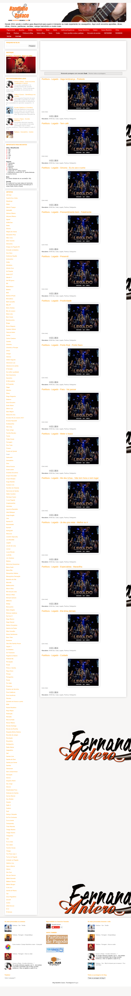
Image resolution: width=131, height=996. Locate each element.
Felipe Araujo (10, 439)
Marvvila (8, 582)
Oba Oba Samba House (13, 643)
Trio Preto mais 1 (11, 854)
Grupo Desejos (10, 478)
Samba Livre (10, 756)
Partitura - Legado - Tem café (55, 123)
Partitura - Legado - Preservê (55, 256)
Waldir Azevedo (11, 878)
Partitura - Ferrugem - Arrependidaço (22, 935)
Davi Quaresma (11, 375)
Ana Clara (9, 253)
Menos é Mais (10, 594)
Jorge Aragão (10, 515)
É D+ (7, 909)
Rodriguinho (73, 118)
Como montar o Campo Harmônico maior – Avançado (27, 944)
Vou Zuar (9, 872)
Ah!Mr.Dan (52, 118)
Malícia (8, 561)
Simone (8, 787)
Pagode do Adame (11, 655)
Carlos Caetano (11, 338)
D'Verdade (9, 369)
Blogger (76, 982)
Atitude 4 (9, 277)
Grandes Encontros (12, 472)
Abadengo (9, 201)
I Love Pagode (10, 500)
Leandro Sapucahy (12, 536)
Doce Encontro (10, 402)
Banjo (47, 30)
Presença (9, 686)
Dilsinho (8, 390)
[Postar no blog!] (52, 116)
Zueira (8, 903)
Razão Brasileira (11, 707)
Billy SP (8, 305)
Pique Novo (9, 671)
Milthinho (9, 600)
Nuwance (9, 640)
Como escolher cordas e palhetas (74, 33)
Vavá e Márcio (10, 866)
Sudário (8, 808)
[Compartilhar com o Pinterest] (57, 116)
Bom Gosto (9, 317)
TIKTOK (9, 36)
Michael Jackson (11, 598)
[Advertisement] (83, 55)
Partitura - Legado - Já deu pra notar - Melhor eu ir (65, 522)
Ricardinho (9, 741)
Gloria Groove (10, 466)
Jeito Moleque (10, 512)
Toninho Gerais (10, 848)
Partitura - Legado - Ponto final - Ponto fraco (62, 345)
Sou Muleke (9, 799)
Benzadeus (9, 298)
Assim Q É (9, 274)
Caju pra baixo (10, 332)
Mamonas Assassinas (12, 564)
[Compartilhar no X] (54, 116)
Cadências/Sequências (67, 30)
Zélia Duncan (10, 906)
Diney (8, 393)
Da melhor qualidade (12, 372)
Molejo (8, 604)
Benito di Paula (10, 295)
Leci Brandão (10, 539)
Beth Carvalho (10, 302)
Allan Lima (9, 238)
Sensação (9, 774)
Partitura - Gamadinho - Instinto (23, 132)
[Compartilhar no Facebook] (55, 116)
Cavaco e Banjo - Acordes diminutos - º (23, 963)
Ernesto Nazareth (11, 420)
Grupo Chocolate (11, 475)
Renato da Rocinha (12, 729)
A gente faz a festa (12, 198)
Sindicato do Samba (12, 793)
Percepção (9, 661)
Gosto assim (10, 469)
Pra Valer (9, 683)
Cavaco (95, 30)
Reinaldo (9, 716)
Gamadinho (9, 460)
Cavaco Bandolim (106, 30)
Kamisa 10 (9, 521)
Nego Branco (10, 619)
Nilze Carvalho (10, 631)
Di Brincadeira (10, 381)
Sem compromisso (12, 771)
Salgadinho (9, 750)
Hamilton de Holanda (12, 488)
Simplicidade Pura (11, 790)
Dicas (8, 33)
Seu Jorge (9, 784)
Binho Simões (10, 308)
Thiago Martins (10, 829)
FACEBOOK (118, 33)
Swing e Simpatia (11, 814)
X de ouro (9, 887)
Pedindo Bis (9, 658)
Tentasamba (10, 823)
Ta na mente (10, 820)
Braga (8, 323)
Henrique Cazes (11, 497)
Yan (7, 893)
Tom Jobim (9, 845)
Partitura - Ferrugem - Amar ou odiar (19, 56)
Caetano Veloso (11, 329)
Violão (58, 33)
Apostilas (21, 30)
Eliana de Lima (10, 414)
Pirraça (8, 674)
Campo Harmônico (83, 30)
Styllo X (8, 805)
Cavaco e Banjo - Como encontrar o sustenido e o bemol (24, 82)
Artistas (30, 30)
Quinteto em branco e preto (14, 701)
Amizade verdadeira (12, 250)
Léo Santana (10, 558)
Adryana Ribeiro (11, 216)
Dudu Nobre (10, 405)
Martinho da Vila (11, 579)
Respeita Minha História (13, 732)
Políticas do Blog (28, 33)
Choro (8, 350)
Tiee (7, 839)
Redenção (9, 713)
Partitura (16, 33)
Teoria (50, 33)
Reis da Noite (10, 719)
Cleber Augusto (11, 359)
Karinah (8, 527)
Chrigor (8, 353)
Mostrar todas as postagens (97, 73)
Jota (7, 518)
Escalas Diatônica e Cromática (23, 107)
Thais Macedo (10, 826)
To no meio (9, 841)
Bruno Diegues (10, 326)
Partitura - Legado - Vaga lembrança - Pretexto (63, 79)
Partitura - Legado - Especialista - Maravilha (62, 566)
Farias (8, 436)
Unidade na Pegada (12, 860)
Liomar (8, 549)
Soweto (8, 802)
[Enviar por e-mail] (50, 116)
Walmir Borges (10, 884)
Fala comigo (10, 430)
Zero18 (8, 899)
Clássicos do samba (12, 366)
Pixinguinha (9, 677)
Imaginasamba (10, 503)
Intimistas (9, 506)
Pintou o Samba (11, 668)
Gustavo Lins (10, 485)
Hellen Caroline (11, 494)
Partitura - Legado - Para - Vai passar (59, 389)
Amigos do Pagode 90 (13, 247)
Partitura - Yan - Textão (18, 925)
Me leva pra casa (11, 591)
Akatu (8, 225)
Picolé (8, 665)
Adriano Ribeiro (11, 213)
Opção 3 (8, 646)
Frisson (8, 448)
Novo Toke (9, 637)
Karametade (10, 524)
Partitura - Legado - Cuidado (55, 655)
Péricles (8, 698)
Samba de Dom (11, 759)
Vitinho (8, 869)
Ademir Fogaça (11, 207)
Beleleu (8, 289)
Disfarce (8, 399)
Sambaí (8, 765)
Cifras (117, 30)
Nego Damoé (10, 622)
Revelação (9, 738)
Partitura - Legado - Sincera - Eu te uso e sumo (63, 168)
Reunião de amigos (12, 735)
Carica (8, 335)
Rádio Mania (10, 747)
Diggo (8, 387)
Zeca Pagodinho (11, 896)
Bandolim (39, 30)
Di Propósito (10, 384)
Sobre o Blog (41, 33)
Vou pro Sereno (11, 875)
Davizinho (9, 378)
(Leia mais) (45, 112)
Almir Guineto (10, 240)
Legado (61, 118)
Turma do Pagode (11, 857)
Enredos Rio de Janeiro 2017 (15, 418)
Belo (7, 292)
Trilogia (8, 851)
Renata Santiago (11, 726)
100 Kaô (8, 195)
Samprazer (9, 768)
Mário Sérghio (10, 610)
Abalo (8, 204)
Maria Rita (9, 570)
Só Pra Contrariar (11, 817)
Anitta (8, 262)
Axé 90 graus (10, 280)
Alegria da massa (11, 231)
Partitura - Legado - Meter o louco (57, 434)
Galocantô (9, 457)
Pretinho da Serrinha (12, 689)
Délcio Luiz (9, 408)
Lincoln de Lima (11, 546)
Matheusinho (10, 585)
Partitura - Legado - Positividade (56, 301)
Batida (55, 30)
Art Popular (9, 271)
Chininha (9, 344)
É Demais (9, 912)
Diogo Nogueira (11, 396)
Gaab (57, 118)
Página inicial (11, 30)
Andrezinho (9, 259)
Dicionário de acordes (93, 33)
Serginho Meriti (10, 780)
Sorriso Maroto (10, 796)
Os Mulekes (9, 649)
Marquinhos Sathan (12, 573)
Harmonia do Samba (12, 491)
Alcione (8, 228)
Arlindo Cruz (10, 268)
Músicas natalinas (11, 613)
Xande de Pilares (11, 890)
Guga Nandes (10, 482)
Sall (7, 753)
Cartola (8, 341)
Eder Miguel (10, 411)
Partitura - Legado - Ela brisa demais (59, 611)
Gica (7, 463)
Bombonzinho (10, 320)
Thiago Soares (10, 832)
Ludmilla (8, 555)
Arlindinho (9, 265)
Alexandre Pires (11, 234)
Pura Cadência (10, 692)
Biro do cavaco (10, 311)
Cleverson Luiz (10, 363)
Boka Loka (9, 314)
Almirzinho (9, 244)
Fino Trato (9, 445)
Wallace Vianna (11, 881)
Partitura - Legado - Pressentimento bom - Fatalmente (66, 212)
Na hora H (9, 616)
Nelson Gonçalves (11, 625)
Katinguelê (9, 530)
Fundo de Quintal (11, 451)
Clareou (8, 356)
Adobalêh (9, 210)
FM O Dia (9, 427)
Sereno (8, 777)
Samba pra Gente (11, 762)
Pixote (8, 680)
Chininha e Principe (12, 347)
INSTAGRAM (108, 33)
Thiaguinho (9, 835)
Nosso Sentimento (11, 634)
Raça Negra (10, 710)
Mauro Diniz (10, 588)
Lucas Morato (10, 552)
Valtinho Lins (10, 863)
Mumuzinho (9, 607)
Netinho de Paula (11, 628)
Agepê (8, 219)
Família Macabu (11, 433)
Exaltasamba (10, 424)
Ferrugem (9, 442)
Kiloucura (9, 533)
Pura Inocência (10, 695)
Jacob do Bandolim (12, 509)
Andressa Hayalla (11, 256)
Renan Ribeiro (10, 723)
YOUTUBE (18, 36)
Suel (7, 811)
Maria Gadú (9, 567)
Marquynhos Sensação (13, 576)
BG (7, 283)
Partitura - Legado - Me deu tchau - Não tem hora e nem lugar (70, 478)
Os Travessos (10, 652)
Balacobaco (9, 286)
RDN (7, 704)
